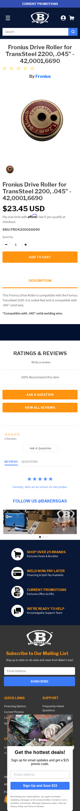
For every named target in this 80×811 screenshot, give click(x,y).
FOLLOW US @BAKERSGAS (40, 501)
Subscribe (40, 681)
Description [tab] (40, 281)
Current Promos (14, 712)
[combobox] (35, 32)
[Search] (73, 32)
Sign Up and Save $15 (40, 785)
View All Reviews (40, 407)
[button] (71, 18)
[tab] (40, 448)
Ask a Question (40, 394)
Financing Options (15, 706)
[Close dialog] (69, 718)
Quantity (7, 237)
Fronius (43, 76)
